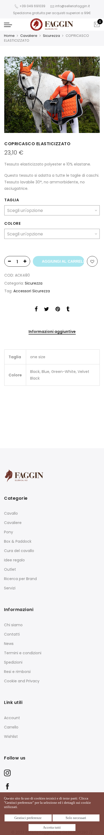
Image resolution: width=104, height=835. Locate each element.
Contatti (12, 634)
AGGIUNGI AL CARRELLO (63, 261)
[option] (52, 95)
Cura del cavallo (19, 550)
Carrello (11, 727)
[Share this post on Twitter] (46, 309)
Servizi (9, 588)
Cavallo (11, 513)
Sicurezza (51, 35)
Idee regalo (14, 560)
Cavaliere (28, 35)
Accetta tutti (52, 827)
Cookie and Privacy (21, 681)
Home (9, 35)
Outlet (10, 569)
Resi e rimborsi (17, 671)
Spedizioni (13, 662)
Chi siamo (13, 625)
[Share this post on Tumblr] (67, 309)
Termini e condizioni (22, 653)
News (9, 643)
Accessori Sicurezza (31, 291)
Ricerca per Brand (20, 578)
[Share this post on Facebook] (36, 309)
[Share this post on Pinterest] (57, 309)
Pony (8, 532)
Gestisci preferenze (28, 818)
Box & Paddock (17, 541)
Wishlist (11, 736)
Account (12, 717)
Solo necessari (76, 818)
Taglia (11, 200)
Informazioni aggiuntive (52, 331)
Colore (12, 223)
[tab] (52, 332)
